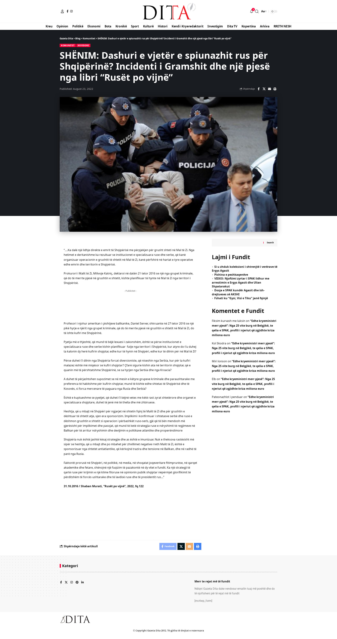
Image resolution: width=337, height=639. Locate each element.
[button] (62, 11)
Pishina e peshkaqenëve (231, 275)
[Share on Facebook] (258, 89)
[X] (66, 582)
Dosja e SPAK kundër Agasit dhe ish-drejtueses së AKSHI (238, 292)
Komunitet (67, 45)
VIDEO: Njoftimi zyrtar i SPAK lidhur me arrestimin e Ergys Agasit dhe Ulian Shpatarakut (240, 282)
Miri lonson (219, 361)
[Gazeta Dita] (168, 11)
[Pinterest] (77, 582)
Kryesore (83, 45)
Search (270, 242)
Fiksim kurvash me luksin (228, 321)
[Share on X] (264, 89)
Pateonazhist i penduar (227, 397)
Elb (214, 379)
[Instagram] (71, 11)
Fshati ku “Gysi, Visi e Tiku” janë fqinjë (241, 298)
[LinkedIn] (82, 582)
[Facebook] (67, 11)
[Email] (269, 89)
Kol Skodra (219, 343)
